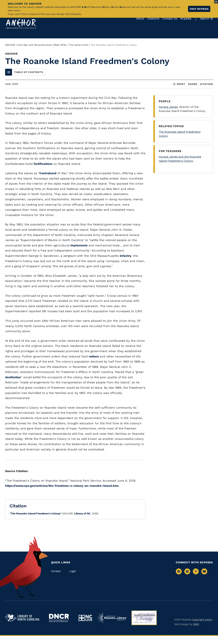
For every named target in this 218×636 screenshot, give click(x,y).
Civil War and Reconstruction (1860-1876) (42, 45)
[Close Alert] (216, 1)
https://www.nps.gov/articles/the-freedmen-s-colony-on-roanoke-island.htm (62, 485)
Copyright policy (202, 619)
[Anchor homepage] (21, 23)
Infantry (125, 255)
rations (94, 356)
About (140, 18)
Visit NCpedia (199, 9)
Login (72, 571)
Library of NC (82, 513)
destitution (13, 377)
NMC (196, 624)
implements (79, 245)
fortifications (43, 163)
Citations (153, 18)
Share (192, 84)
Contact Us (169, 18)
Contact (56, 571)
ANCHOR (10, 45)
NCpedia (185, 18)
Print (181, 84)
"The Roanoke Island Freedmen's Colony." (35, 513)
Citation (206, 84)
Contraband (47, 173)
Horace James (168, 107)
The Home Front (78, 45)
